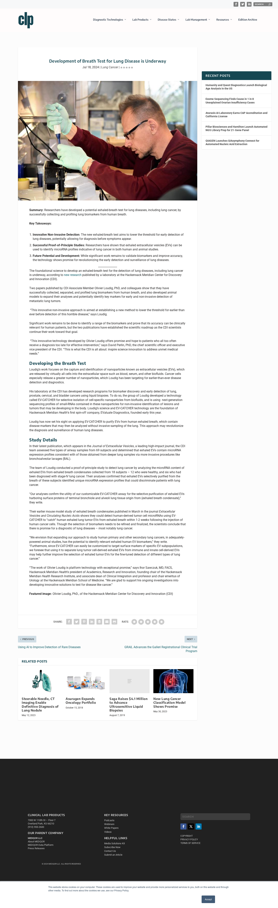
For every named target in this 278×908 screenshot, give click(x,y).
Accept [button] (208, 899)
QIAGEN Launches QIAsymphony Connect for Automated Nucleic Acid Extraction (232, 142)
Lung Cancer (109, 67)
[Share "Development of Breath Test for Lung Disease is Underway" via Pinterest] (84, 621)
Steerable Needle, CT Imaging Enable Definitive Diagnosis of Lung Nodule (40, 704)
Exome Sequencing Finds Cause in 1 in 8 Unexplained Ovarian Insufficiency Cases (230, 100)
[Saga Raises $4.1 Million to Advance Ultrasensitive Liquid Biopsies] (129, 681)
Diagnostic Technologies (108, 19)
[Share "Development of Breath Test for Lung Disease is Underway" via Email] (107, 621)
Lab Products (140, 19)
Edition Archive (247, 19)
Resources (222, 19)
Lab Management (196, 19)
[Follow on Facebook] (183, 826)
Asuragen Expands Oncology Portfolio (81, 700)
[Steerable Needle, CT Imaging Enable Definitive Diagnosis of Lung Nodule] (42, 681)
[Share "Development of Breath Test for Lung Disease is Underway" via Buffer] (99, 621)
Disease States (167, 19)
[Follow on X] (191, 826)
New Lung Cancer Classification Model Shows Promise (169, 702)
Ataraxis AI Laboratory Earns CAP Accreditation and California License (236, 114)
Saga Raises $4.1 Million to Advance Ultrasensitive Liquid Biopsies (128, 704)
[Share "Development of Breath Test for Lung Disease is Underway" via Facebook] (69, 621)
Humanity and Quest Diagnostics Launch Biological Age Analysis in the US (236, 87)
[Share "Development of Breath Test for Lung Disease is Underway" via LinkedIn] (92, 621)
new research (73, 275)
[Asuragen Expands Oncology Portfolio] (86, 681)
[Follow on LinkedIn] (199, 826)
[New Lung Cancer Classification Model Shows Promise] (173, 681)
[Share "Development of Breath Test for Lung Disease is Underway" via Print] (114, 621)
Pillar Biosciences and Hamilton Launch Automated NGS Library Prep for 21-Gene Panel (236, 128)
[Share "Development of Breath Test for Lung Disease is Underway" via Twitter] (76, 621)
